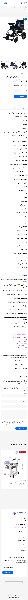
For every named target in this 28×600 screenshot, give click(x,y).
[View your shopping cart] (6, 3)
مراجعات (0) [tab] (12, 107)
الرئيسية (25, 7)
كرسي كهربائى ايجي (22, 341)
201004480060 (21, 524)
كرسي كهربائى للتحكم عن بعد (20, 337)
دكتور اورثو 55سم (22, 345)
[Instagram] (19, 527)
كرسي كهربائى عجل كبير (21, 347)
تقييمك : (25, 393)
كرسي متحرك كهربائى (21, 343)
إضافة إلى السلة (20, 96)
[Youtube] (22, 527)
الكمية (25, 90)
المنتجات (19, 7)
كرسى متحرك (11, 7)
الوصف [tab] (23, 107)
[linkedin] (16, 527)
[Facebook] (25, 527)
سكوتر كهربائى (23, 339)
